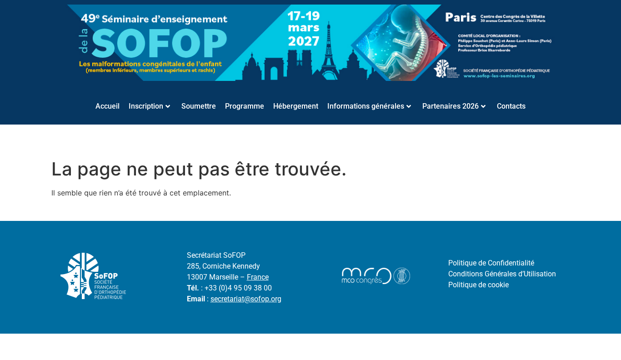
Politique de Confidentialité (491, 263)
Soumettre (198, 106)
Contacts (511, 106)
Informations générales (365, 106)
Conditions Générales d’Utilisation (502, 274)
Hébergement (295, 106)
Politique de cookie (478, 284)
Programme (244, 106)
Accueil (107, 106)
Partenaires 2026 (450, 106)
